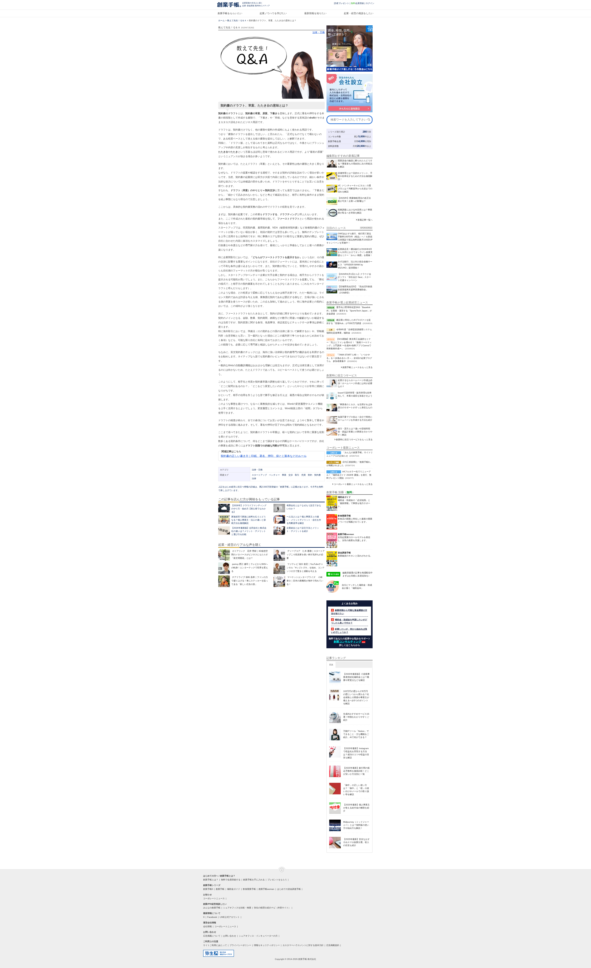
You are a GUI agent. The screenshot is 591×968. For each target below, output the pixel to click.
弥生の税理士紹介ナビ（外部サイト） (272, 907)
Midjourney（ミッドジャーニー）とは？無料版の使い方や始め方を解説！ (356, 825)
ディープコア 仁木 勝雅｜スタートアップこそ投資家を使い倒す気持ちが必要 (306, 554)
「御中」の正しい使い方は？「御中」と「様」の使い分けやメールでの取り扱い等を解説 (356, 790)
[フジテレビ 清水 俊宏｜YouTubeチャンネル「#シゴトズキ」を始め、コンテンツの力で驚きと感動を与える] (279, 568)
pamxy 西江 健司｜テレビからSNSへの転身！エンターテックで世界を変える (249, 567)
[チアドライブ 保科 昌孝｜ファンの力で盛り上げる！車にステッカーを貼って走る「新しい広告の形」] (224, 581)
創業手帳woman (266, 889)
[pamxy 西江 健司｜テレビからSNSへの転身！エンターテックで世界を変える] (224, 568)
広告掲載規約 (332, 945)
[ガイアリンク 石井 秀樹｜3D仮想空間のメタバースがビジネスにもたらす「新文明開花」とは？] (224, 555)
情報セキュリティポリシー (267, 945)
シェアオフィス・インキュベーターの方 (258, 936)
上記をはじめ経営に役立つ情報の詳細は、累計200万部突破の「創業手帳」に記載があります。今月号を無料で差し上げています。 (270, 489)
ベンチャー (274, 475)
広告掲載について (211, 936)
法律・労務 (318, 32)
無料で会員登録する (230, 879)
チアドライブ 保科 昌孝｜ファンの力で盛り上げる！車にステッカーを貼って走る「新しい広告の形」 (249, 580)
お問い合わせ (229, 936)
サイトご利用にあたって (215, 945)
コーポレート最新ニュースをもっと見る (353, 484)
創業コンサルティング (347, 641)
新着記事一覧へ (365, 220)
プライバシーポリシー (240, 945)
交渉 (290, 475)
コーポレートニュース (214, 898)
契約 (310, 475)
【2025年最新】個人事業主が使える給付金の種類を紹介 (356, 807)
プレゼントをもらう (277, 879)
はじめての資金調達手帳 (289, 889)
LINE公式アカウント (230, 917)
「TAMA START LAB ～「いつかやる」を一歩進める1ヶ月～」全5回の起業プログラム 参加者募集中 (349, 357)
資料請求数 (333, 146)
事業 (284, 475)
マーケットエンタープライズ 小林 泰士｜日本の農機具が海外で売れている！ (305, 580)
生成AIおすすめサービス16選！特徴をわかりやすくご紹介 (356, 717)
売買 (303, 475)
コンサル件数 (334, 136)
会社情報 (207, 926)
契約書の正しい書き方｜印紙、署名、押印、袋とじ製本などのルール (264, 456)
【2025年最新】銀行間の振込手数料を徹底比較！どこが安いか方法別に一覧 (356, 771)
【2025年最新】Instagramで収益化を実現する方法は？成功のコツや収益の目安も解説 (356, 753)
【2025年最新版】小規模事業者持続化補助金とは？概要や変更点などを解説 (356, 677)
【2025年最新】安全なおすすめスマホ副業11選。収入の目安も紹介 (356, 842)
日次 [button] (331, 664)
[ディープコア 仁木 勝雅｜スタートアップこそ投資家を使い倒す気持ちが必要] (279, 555)
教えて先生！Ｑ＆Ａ (236, 20)
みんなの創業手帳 (211, 907)
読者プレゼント (341, 3)
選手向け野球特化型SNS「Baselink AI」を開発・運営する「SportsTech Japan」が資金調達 (349, 310)
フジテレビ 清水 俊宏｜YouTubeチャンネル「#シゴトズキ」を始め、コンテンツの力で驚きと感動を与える (305, 567)
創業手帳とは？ (210, 879)
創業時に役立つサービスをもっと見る (354, 439)
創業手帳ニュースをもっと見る (357, 367)
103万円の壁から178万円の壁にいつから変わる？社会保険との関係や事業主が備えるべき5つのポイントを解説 (356, 697)
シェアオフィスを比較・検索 (237, 907)
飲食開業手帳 (249, 889)
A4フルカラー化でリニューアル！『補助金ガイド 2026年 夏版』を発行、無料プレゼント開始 (348, 474)
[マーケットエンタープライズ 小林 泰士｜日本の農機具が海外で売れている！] (279, 581)
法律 (254, 478)
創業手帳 (220, 889)
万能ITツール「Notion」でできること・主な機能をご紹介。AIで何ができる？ (356, 734)
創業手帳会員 (334, 141)
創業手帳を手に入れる (254, 879)
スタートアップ (259, 475)
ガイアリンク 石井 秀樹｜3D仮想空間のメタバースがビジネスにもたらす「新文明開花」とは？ (249, 554)
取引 (297, 475)
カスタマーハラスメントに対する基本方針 (303, 945)
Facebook (212, 917)
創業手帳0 (208, 889)
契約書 (317, 475)
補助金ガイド (233, 889)
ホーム (221, 20)
